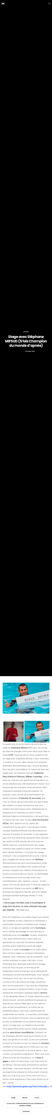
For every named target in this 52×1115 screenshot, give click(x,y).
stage (36, 1098)
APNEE (26, 332)
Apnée (13, 1098)
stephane (26, 1111)
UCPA (10, 755)
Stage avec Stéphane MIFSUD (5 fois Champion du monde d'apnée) (25, 1105)
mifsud (24, 1098)
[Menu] (49, 3)
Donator (45, 1043)
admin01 (20, 351)
